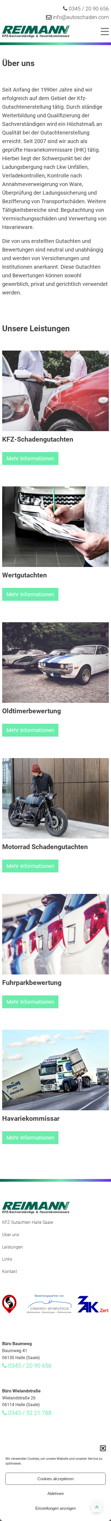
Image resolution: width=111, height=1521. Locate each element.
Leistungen (12, 1247)
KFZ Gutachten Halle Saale (27, 1222)
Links (7, 1259)
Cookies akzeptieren (55, 1478)
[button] (103, 1448)
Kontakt (9, 1271)
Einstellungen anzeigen (55, 1508)
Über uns (10, 1234)
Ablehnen (55, 1493)
